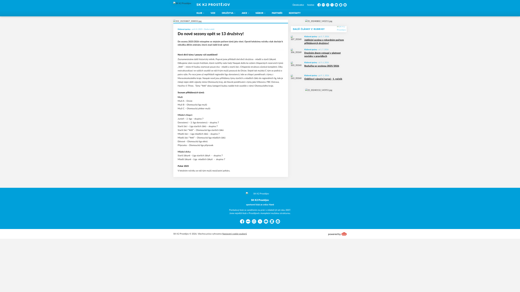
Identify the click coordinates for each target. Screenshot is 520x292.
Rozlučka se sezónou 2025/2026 (321, 66)
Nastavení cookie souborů (234, 234)
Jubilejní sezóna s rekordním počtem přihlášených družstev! (324, 42)
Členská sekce (298, 5)
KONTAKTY (295, 13)
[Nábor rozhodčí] (318, 90)
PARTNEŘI (277, 13)
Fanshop (310, 5)
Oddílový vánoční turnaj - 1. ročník (323, 79)
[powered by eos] (337, 233)
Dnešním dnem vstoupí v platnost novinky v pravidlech (322, 55)
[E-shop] (318, 21)
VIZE (213, 13)
